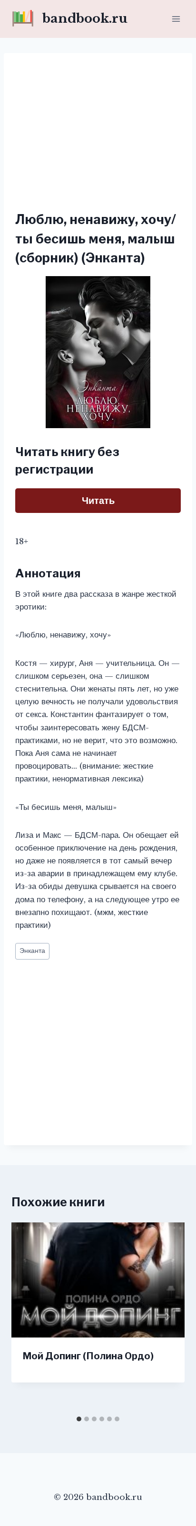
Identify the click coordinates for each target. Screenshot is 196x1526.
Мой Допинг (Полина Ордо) (88, 1356)
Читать (98, 500)
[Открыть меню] (176, 18)
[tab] (79, 1419)
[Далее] (167, 1316)
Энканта (32, 951)
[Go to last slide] (28, 1316)
